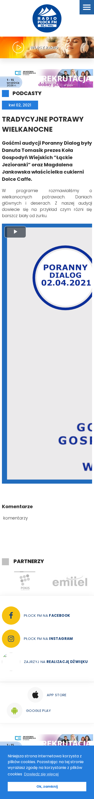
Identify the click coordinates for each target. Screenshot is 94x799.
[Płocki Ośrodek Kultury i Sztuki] (24, 581)
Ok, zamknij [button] (47, 786)
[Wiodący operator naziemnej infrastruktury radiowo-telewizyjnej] (70, 581)
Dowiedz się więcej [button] (41, 774)
